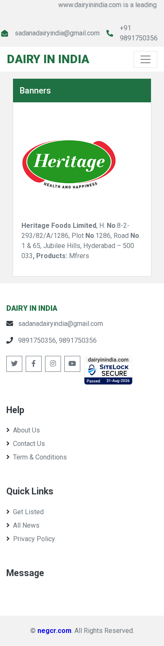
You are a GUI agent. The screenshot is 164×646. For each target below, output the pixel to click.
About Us (26, 430)
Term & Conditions (40, 457)
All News (26, 525)
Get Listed (28, 512)
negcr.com (54, 631)
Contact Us (29, 444)
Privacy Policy (34, 539)
